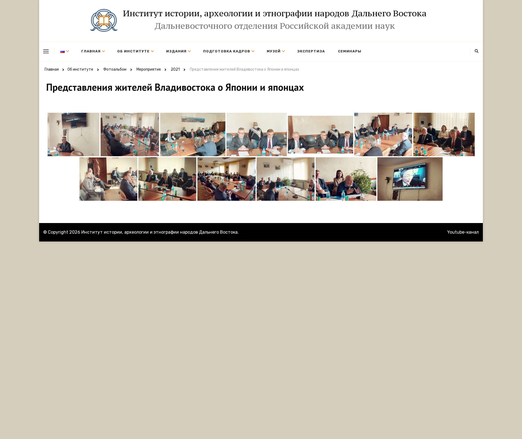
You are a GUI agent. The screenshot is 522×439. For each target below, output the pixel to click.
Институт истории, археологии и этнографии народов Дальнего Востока (275, 13)
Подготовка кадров (226, 51)
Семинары (349, 51)
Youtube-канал (463, 232)
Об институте (133, 51)
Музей (274, 51)
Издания (176, 51)
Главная (91, 51)
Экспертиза (311, 51)
